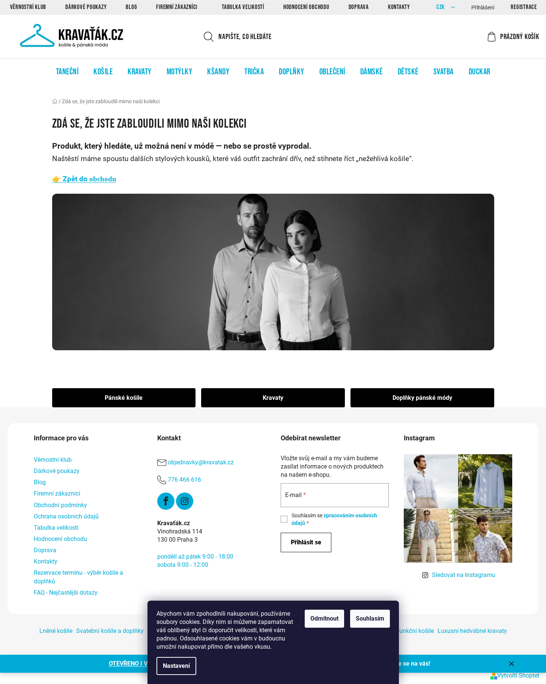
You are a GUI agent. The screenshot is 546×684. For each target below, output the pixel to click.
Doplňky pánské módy (422, 397)
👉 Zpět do (84, 179)
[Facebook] (165, 501)
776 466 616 (184, 479)
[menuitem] (67, 71)
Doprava (359, 7)
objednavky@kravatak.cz (201, 462)
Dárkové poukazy (86, 7)
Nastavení (176, 665)
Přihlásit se (306, 542)
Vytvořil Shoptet (518, 675)
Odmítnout (324, 618)
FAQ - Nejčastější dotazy (66, 592)
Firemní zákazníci (176, 7)
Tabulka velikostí (243, 7)
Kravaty (273, 397)
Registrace (524, 7)
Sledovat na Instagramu (463, 575)
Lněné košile (55, 630)
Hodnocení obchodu (306, 7)
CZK (441, 7)
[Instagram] (184, 501)
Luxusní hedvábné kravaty (472, 630)
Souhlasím (370, 618)
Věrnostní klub (28, 7)
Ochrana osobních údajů (66, 516)
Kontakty (399, 7)
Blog (131, 7)
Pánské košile (124, 397)
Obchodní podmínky (60, 505)
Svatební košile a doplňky (110, 630)
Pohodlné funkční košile (402, 630)
